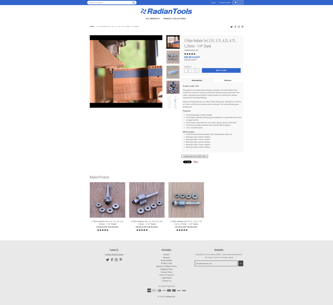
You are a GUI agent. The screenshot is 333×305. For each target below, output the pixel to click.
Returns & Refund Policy (166, 266)
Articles (166, 254)
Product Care (166, 263)
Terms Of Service (166, 275)
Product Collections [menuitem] (174, 18)
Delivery (227, 80)
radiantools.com (191, 50)
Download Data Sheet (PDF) (194, 156)
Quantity (187, 67)
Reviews (166, 257)
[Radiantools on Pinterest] (242, 27)
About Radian (166, 260)
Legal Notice (166, 278)
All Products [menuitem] (153, 18)
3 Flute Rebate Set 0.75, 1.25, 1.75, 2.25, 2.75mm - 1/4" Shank (186, 222)
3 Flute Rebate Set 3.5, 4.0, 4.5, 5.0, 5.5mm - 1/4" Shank (147, 222)
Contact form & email (114, 254)
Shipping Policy (166, 269)
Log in (213, 2)
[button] (190, 54)
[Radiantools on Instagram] (239, 27)
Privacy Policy (166, 272)
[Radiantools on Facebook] (235, 27)
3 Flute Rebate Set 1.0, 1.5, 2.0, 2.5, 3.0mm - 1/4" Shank (107, 222)
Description (197, 80)
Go (241, 263)
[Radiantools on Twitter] (231, 27)
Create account (224, 2)
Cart (239, 2)
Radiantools (170, 296)
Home (92, 26)
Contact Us (166, 281)
